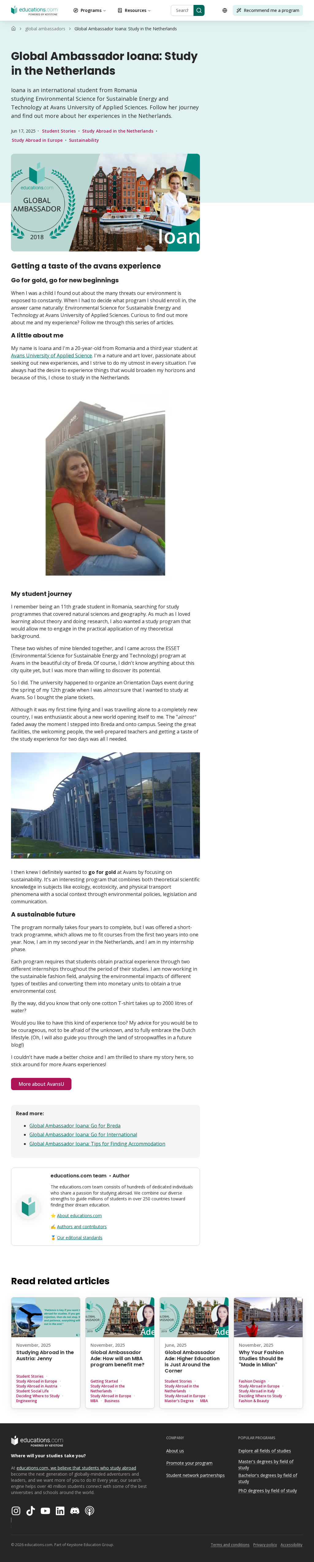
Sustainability (84, 140)
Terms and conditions (230, 1544)
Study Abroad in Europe (37, 140)
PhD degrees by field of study (267, 1490)
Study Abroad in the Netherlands (117, 131)
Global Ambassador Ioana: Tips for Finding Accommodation (97, 1143)
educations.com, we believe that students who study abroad (76, 1468)
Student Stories (59, 131)
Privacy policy (265, 1544)
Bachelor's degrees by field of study (267, 1478)
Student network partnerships (195, 1475)
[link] (126, 29)
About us (175, 1451)
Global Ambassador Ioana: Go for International (83, 1134)
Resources (135, 10)
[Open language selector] (224, 10)
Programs (91, 10)
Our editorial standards (79, 1237)
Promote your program (189, 1463)
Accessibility (291, 1544)
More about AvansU (41, 1084)
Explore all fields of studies (264, 1451)
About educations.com (79, 1215)
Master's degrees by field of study (265, 1464)
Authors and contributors (82, 1226)
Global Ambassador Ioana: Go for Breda (75, 1125)
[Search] (199, 10)
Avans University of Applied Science (51, 355)
